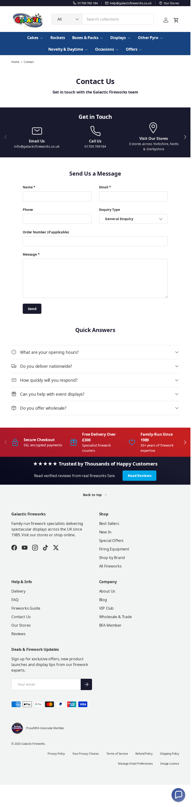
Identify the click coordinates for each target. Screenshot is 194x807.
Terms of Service (117, 754)
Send (32, 308)
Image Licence (169, 764)
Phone (28, 209)
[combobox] (102, 19)
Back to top (93, 494)
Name (27, 187)
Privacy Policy (56, 754)
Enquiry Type (109, 209)
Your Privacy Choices (85, 754)
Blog (103, 599)
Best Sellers (109, 523)
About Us (107, 591)
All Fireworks (110, 566)
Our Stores (21, 625)
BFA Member (110, 625)
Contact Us (21, 616)
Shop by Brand (112, 557)
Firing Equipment (114, 549)
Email (103, 187)
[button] (178, 795)
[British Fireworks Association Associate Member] (17, 728)
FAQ (15, 599)
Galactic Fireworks (33, 744)
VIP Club (106, 608)
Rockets (57, 37)
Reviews (18, 633)
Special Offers (111, 540)
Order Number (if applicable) (46, 232)
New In (105, 532)
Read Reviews (139, 475)
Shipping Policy (169, 754)
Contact (29, 62)
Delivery (18, 591)
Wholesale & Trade (115, 616)
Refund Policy (143, 754)
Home (15, 62)
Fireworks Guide (25, 608)
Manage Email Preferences (135, 764)
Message (30, 254)
